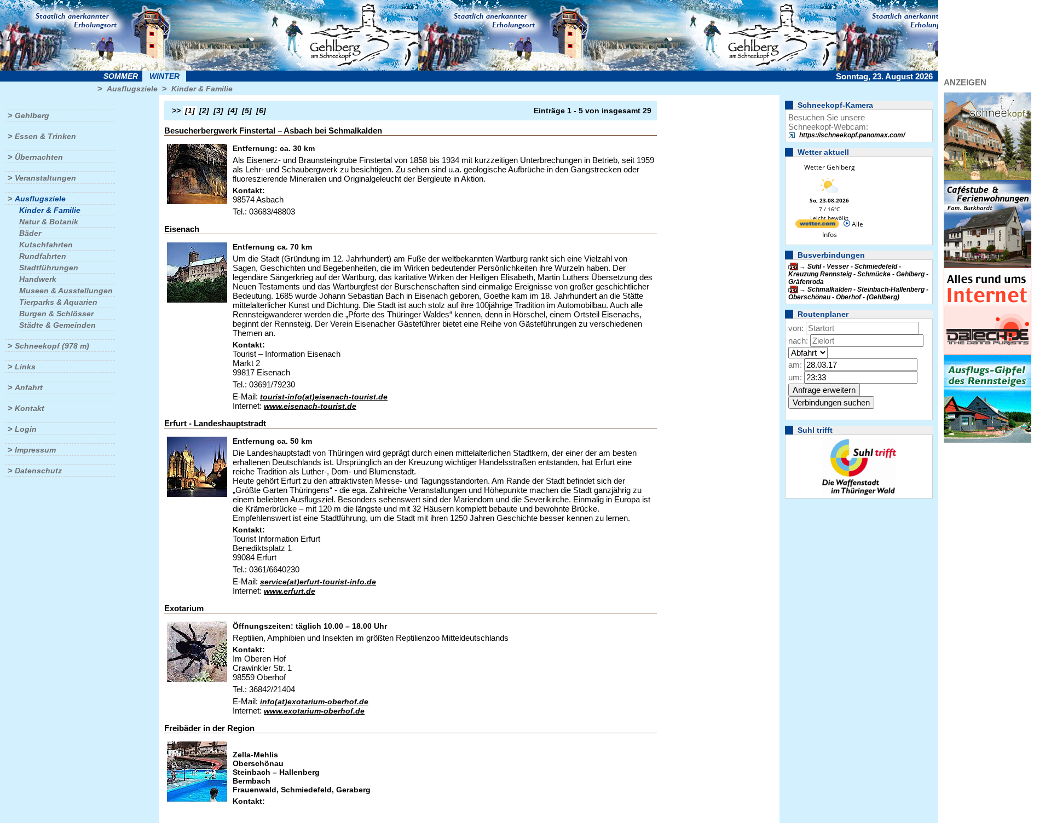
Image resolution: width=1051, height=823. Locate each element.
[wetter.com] (817, 225)
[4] (233, 110)
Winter (164, 76)
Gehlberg (32, 115)
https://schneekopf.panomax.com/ (852, 135)
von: (796, 328)
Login (26, 429)
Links (25, 366)
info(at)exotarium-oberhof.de (314, 701)
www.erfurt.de (289, 591)
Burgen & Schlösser (56, 313)
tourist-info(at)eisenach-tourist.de (324, 396)
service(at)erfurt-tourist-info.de (318, 581)
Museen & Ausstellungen (66, 290)
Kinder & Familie (202, 88)
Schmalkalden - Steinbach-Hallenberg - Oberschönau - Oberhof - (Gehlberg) (858, 293)
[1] (190, 110)
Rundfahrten (42, 256)
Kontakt (29, 408)
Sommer (120, 76)
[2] (204, 110)
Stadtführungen (48, 267)
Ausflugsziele (132, 88)
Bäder (30, 233)
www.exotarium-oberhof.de (314, 710)
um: (795, 377)
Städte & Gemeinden (57, 325)
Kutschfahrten (46, 244)
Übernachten (39, 157)
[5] (247, 110)
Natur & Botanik (48, 221)
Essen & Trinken (45, 136)
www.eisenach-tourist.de (310, 406)
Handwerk (37, 279)
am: (795, 364)
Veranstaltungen (45, 177)
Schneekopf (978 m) (52, 345)
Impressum (35, 449)
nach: (798, 340)
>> (176, 110)
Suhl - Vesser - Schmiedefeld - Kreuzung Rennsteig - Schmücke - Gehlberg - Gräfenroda (858, 274)
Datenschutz (38, 470)
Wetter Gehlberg (829, 167)
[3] (218, 110)
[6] (261, 110)
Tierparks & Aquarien (58, 302)
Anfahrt (29, 387)
